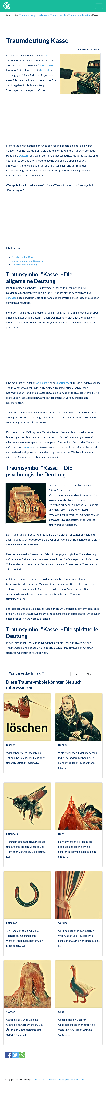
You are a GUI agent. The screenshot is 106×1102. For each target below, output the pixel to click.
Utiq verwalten (77, 1079)
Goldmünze (42, 382)
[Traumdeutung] (6, 6)
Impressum (39, 1079)
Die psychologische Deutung (27, 260)
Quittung (24, 155)
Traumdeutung (27, 15)
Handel (44, 70)
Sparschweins (46, 65)
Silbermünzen (63, 382)
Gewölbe (27, 447)
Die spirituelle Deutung (24, 264)
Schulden (11, 297)
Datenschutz (51, 1079)
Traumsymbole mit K (79, 15)
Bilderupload (64, 1079)
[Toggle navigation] (99, 6)
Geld (46, 55)
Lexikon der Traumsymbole (51, 15)
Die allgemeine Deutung (25, 257)
